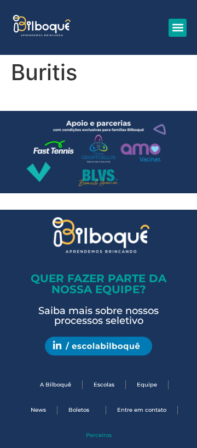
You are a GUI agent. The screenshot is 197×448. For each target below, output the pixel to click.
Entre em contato (141, 409)
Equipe (147, 384)
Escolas (104, 384)
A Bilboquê (55, 384)
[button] (178, 28)
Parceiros (99, 435)
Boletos (78, 409)
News (38, 409)
